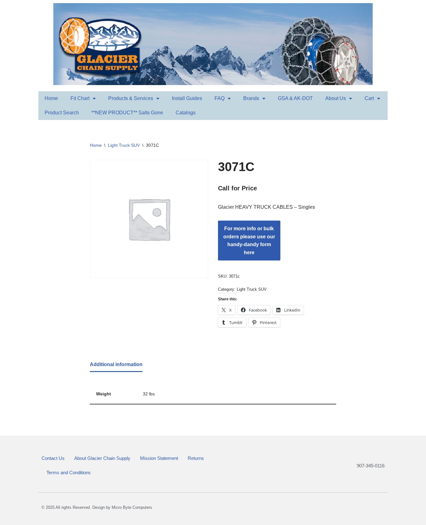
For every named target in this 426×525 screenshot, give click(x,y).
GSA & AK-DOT (295, 98)
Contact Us (53, 458)
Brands (251, 98)
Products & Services (130, 98)
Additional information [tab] (116, 364)
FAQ (220, 98)
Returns (196, 458)
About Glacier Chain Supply (102, 458)
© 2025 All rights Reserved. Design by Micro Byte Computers (96, 507)
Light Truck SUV (124, 145)
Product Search (62, 112)
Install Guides (187, 98)
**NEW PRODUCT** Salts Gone (127, 112)
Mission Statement (159, 458)
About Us (335, 98)
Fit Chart (80, 98)
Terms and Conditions (68, 472)
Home (51, 98)
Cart (369, 98)
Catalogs (186, 112)
